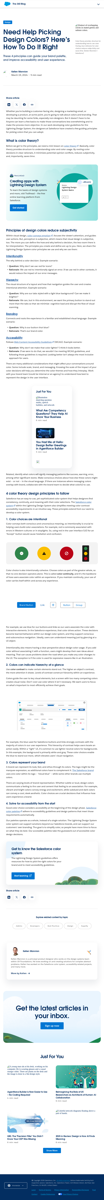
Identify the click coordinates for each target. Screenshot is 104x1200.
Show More (52, 1150)
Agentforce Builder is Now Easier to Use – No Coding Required (27, 1093)
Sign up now (52, 1025)
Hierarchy (12, 280)
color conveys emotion (38, 235)
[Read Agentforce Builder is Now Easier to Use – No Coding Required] (27, 1076)
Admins (19, 926)
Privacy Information (61, 1190)
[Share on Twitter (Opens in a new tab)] (16, 104)
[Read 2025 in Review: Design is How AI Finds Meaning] (76, 1121)
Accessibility (14, 337)
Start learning (21, 875)
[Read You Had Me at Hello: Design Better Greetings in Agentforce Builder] (45, 433)
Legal (34, 1190)
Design (8, 22)
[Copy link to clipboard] (32, 104)
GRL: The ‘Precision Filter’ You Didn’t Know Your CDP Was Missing (25, 1137)
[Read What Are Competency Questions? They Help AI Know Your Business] (45, 401)
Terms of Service (45, 1190)
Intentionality (14, 256)
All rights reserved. (63, 1180)
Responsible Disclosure (80, 1190)
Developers (35, 926)
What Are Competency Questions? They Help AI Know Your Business (52, 414)
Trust (94, 1190)
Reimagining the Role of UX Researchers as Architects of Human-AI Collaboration (76, 1094)
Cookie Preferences (48, 1194)
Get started (18, 207)
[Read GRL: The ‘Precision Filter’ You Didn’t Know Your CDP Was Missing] (27, 1121)
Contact (34, 1194)
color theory (70, 146)
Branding (11, 314)
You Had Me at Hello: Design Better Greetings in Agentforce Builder (51, 445)
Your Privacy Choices (70, 1194)
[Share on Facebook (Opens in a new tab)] (24, 104)
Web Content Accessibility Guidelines (33, 342)
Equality (84, 926)
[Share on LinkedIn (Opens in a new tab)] (9, 104)
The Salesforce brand (83, 770)
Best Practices (53, 926)
